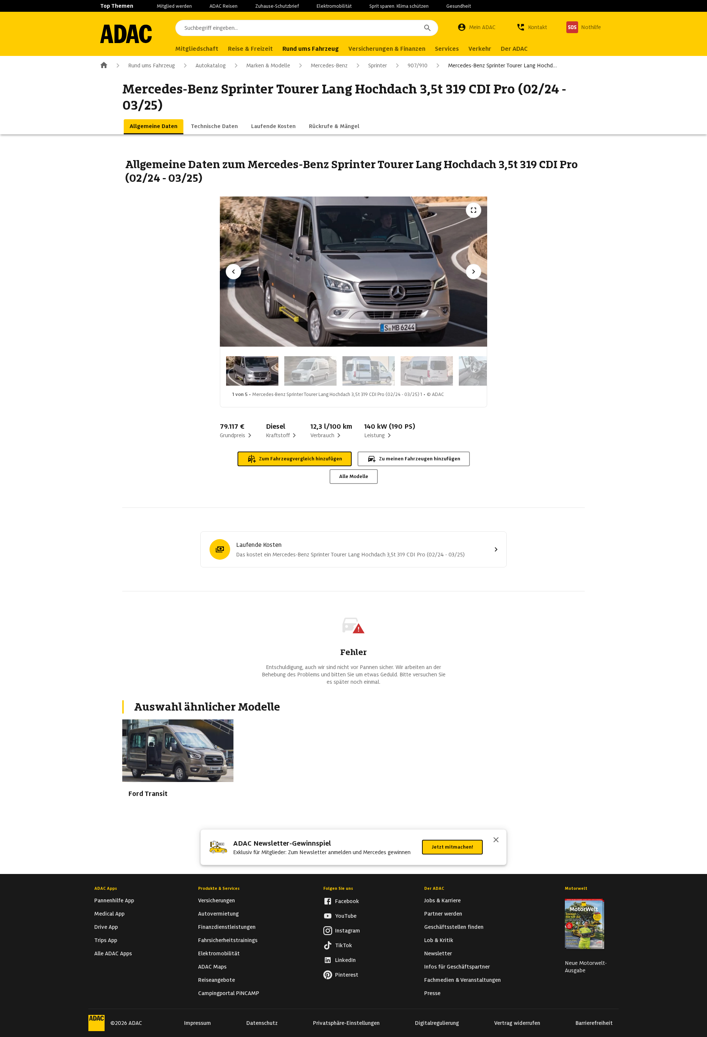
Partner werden (443, 913)
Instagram (347, 930)
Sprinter (377, 65)
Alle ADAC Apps (113, 953)
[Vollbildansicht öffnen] (473, 210)
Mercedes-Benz (329, 65)
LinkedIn (345, 960)
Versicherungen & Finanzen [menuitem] (386, 49)
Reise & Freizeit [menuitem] (250, 49)
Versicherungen (216, 900)
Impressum (197, 1023)
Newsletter (438, 953)
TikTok (343, 945)
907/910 (418, 65)
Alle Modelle (353, 476)
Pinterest (346, 974)
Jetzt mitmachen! (452, 847)
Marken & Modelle (268, 65)
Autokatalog (211, 65)
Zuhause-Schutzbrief (277, 6)
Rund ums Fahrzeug (151, 65)
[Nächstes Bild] (473, 271)
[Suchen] (427, 28)
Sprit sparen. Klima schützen (399, 6)
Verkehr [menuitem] (479, 49)
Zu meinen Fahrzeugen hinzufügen (419, 459)
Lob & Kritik (438, 940)
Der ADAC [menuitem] (514, 49)
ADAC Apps (105, 888)
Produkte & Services (219, 888)
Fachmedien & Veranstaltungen (462, 980)
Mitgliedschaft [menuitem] (196, 49)
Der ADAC (434, 888)
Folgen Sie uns (338, 888)
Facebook (347, 901)
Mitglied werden (174, 6)
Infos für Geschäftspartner (457, 966)
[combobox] (306, 28)
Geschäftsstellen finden (453, 927)
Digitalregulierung (437, 1023)
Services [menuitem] (447, 49)
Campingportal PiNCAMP (228, 993)
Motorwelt (576, 888)
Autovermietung (218, 913)
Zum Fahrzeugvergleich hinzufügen (300, 459)
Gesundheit (458, 6)
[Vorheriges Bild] (233, 271)
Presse (432, 993)
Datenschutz (262, 1023)
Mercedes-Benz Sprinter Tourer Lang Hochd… (502, 65)
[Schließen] (496, 840)
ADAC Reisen (224, 6)
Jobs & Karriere (442, 900)
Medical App (109, 913)
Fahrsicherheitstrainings (227, 940)
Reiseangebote (216, 980)
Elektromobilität (334, 6)
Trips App (105, 940)
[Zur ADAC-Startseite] (126, 34)
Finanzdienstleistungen (227, 927)
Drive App (106, 927)
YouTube (345, 916)
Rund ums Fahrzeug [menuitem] (310, 49)
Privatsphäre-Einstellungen (346, 1023)
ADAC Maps (212, 966)
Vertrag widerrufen (517, 1023)
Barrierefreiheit (594, 1023)
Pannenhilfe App (114, 900)
